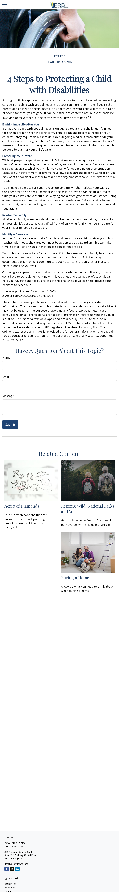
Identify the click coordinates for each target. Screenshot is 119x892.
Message (8, 396)
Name (6, 357)
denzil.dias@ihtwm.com (16, 863)
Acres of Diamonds (22, 506)
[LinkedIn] (17, 869)
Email (6, 377)
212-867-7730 (19, 843)
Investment (10, 887)
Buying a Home (75, 577)
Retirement (10, 883)
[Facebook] (6, 869)
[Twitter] (12, 869)
